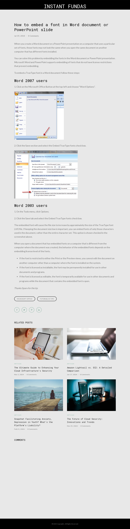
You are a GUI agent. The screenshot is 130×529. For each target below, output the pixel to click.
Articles (17, 363)
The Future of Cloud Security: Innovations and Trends (85, 420)
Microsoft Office (24, 299)
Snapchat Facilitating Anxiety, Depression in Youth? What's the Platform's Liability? (33, 422)
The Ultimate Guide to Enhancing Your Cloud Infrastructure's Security (36, 369)
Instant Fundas (65, 6)
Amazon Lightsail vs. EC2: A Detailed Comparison (89, 369)
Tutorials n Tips (47, 299)
